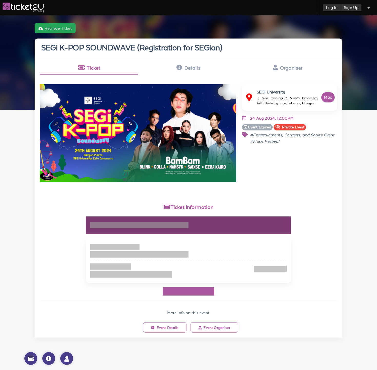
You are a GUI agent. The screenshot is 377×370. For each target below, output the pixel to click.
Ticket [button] (93, 68)
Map (328, 97)
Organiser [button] (291, 68)
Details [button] (192, 68)
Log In (332, 7)
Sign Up (351, 7)
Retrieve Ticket (58, 28)
